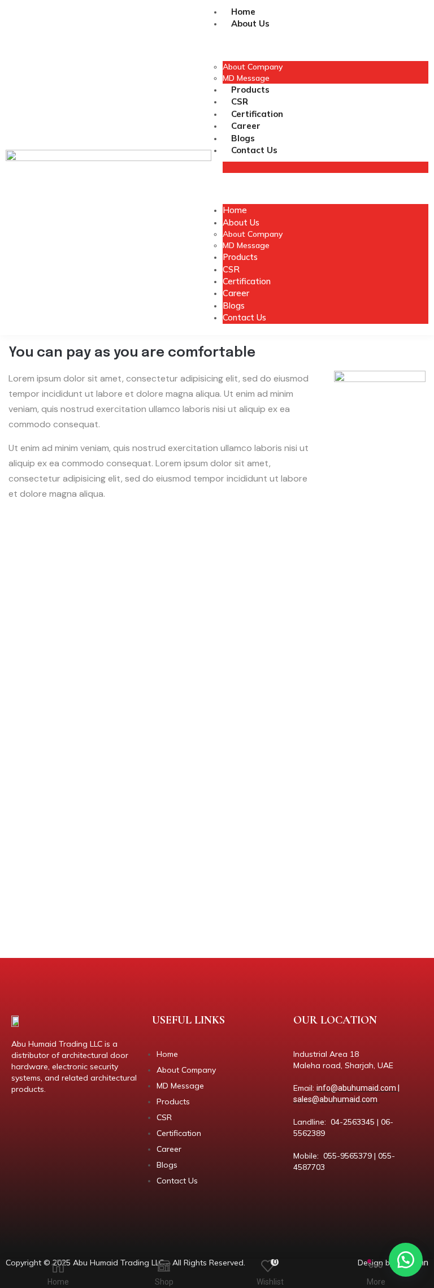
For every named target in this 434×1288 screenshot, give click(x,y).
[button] (406, 1260)
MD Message (246, 78)
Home (243, 11)
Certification (257, 114)
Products (250, 89)
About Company (253, 67)
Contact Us (254, 150)
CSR (239, 101)
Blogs (243, 138)
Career (246, 125)
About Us (250, 23)
